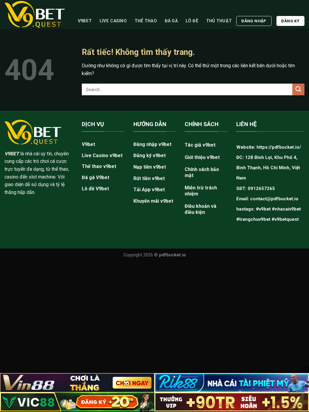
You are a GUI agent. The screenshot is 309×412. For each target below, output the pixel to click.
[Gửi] (298, 89)
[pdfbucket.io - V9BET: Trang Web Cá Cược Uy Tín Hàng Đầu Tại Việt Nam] (35, 14)
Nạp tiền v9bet (149, 167)
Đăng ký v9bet (149, 155)
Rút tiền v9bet (149, 178)
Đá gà (171, 21)
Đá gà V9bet (95, 177)
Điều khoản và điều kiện (200, 209)
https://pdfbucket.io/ (278, 147)
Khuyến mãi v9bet (153, 201)
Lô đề (192, 21)
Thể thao (146, 21)
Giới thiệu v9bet (202, 157)
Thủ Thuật (219, 21)
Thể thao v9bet (99, 166)
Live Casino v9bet (102, 155)
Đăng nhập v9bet (152, 144)
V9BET (12, 154)
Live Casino (113, 21)
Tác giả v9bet (200, 145)
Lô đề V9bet (95, 189)
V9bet (85, 21)
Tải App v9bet (149, 189)
